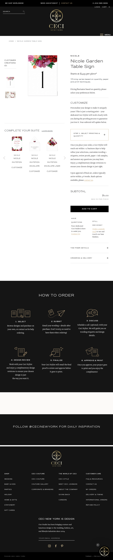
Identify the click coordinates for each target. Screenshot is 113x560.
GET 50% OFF (28, 296)
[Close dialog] (107, 261)
